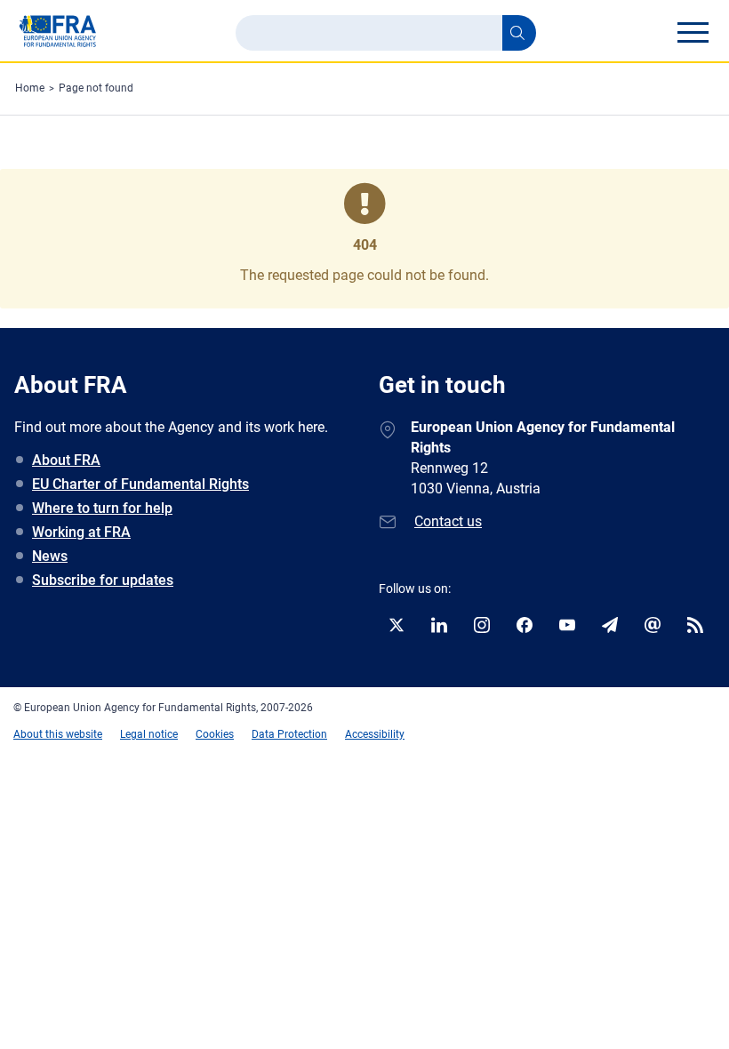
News (50, 556)
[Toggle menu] (692, 32)
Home (29, 88)
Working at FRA (81, 532)
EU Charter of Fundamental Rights (140, 484)
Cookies (215, 734)
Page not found (96, 88)
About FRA (66, 460)
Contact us (448, 521)
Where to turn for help (102, 508)
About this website (57, 734)
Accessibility (375, 734)
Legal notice (149, 734)
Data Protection (289, 734)
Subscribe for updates (102, 580)
